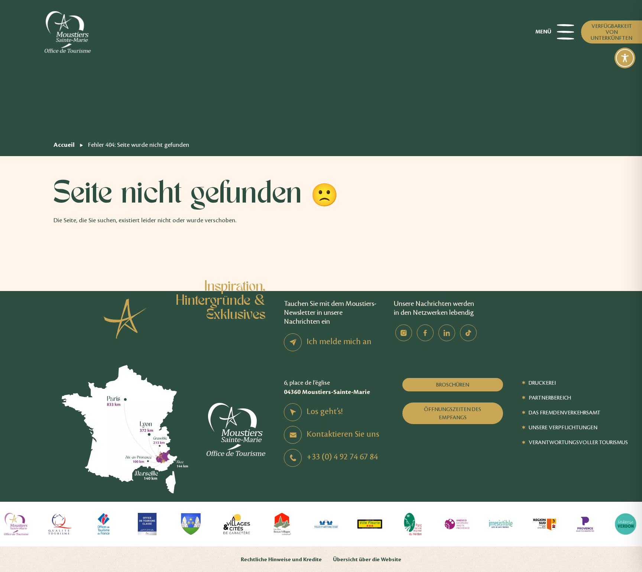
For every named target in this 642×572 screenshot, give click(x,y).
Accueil (64, 145)
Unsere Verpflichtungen (563, 427)
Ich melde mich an (339, 341)
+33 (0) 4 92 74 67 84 (342, 456)
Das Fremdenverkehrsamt (564, 412)
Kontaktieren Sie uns (343, 434)
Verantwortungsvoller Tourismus (578, 442)
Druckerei (542, 382)
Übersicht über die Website (367, 559)
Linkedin (446, 332)
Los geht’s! (325, 411)
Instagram (403, 332)
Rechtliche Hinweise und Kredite (281, 559)
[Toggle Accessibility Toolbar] (625, 58)
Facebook (425, 332)
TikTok (468, 332)
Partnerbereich (550, 397)
